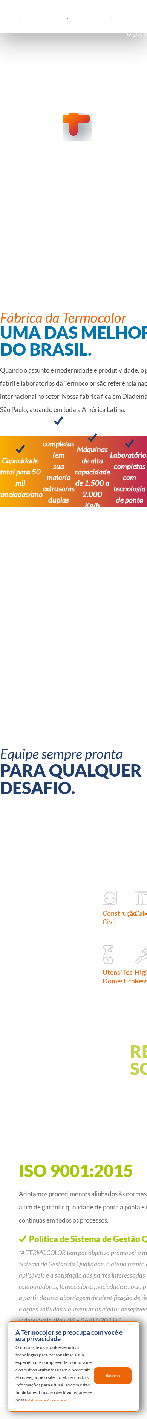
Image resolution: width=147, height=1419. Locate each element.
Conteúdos (108, 17)
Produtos (24, 17)
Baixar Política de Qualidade (67, 1342)
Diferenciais (65, 17)
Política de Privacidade (111, 1395)
